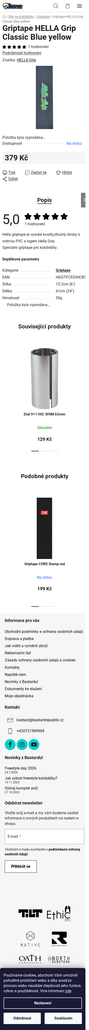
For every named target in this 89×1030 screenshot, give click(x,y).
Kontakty (12, 667)
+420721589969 (30, 731)
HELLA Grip (26, 60)
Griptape (63, 270)
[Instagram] (22, 744)
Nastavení (42, 1003)
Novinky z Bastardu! (21, 681)
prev (5, 369)
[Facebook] (10, 744)
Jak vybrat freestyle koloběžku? (31, 778)
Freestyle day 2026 (20, 768)
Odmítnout (22, 1018)
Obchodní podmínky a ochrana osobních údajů (44, 631)
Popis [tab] (44, 200)
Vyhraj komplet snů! (21, 788)
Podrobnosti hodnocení (21, 53)
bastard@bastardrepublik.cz (40, 720)
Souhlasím (63, 1018)
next (84, 369)
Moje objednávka (19, 696)
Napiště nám (15, 674)
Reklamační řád (18, 653)
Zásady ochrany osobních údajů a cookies (40, 660)
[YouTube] (33, 744)
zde (68, 991)
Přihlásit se (20, 866)
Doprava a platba (19, 638)
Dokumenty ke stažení (23, 689)
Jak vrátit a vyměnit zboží (26, 646)
